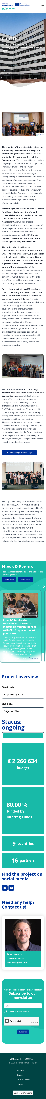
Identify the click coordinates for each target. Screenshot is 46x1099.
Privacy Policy (23, 1011)
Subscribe (23, 1032)
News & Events (23, 1079)
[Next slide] (44, 586)
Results (20, 1075)
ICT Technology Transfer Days (19, 452)
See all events (25, 579)
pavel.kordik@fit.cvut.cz (17, 963)
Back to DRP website (23, 1093)
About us (21, 1070)
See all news (9, 579)
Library (20, 1084)
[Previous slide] (38, 586)
